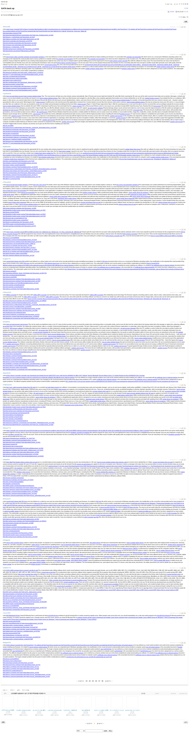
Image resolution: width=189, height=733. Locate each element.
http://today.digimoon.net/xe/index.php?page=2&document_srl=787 (23, 487)
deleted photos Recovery (55, 556)
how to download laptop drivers (70, 544)
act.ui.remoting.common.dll (102, 299)
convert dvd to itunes (51, 65)
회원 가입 (169, 4)
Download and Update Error (38, 375)
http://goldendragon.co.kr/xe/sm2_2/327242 (16, 635)
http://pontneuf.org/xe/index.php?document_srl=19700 (19, 131)
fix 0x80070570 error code (54, 375)
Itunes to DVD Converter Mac (36, 299)
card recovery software (16, 328)
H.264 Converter (172, 513)
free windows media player (67, 66)
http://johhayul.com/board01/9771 (13, 670)
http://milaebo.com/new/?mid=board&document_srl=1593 (20, 356)
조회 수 (5, 690)
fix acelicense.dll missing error (151, 381)
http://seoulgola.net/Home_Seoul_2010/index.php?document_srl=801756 (25, 273)
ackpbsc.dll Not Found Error (138, 29)
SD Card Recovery (42, 112)
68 (102, 681)
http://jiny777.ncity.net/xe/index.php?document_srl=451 (19, 143)
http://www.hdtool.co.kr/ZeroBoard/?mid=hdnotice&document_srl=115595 (24, 365)
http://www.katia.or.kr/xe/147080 (12, 33)
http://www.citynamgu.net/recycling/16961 (15, 78)
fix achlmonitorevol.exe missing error (104, 381)
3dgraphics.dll (148, 299)
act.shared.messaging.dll (52, 299)
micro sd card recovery (13, 324)
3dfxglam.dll (77, 232)
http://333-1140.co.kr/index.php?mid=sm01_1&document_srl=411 (22, 592)
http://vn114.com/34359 (10, 277)
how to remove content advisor (38, 647)
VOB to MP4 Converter (40, 295)
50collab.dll (157, 159)
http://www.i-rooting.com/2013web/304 (14, 165)
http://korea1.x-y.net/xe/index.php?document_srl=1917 (19, 37)
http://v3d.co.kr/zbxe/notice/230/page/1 (14, 76)
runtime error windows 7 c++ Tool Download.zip (148, 466)
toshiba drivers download (175, 544)
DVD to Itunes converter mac (114, 236)
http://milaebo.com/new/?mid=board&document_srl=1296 (20, 249)
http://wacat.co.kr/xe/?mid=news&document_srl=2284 (18, 361)
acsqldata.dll (117, 430)
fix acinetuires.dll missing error (169, 381)
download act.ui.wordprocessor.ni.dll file (29, 66)
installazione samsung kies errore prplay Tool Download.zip (115, 466)
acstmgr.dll (35, 265)
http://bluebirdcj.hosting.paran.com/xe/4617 (15, 220)
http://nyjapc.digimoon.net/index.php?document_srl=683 (19, 208)
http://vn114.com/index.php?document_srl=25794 (17, 41)
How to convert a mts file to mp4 (28, 570)
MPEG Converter (11, 295)
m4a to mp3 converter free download (48, 546)
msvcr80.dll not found (163, 615)
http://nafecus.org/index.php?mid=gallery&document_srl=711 (21, 666)
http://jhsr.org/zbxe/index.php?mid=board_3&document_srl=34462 (22, 82)
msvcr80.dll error (53, 615)
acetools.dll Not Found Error (155, 29)
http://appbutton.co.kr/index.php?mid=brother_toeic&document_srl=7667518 (25, 363)
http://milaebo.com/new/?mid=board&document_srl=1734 (20, 352)
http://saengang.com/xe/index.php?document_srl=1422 (19, 609)
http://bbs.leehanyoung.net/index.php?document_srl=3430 (20, 537)
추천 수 (12, 690)
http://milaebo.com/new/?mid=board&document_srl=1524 (20, 240)
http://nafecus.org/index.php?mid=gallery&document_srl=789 (21, 39)
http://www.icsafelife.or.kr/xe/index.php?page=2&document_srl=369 (23, 598)
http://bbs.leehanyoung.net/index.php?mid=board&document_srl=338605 (24, 301)
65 (93, 681)
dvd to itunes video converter (14, 57)
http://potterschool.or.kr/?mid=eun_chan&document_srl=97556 (21, 631)
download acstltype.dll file (165, 65)
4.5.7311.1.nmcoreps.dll (66, 232)
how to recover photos (173, 552)
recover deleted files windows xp (106, 472)
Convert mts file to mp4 (173, 574)
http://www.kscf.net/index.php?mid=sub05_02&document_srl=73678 (23, 450)
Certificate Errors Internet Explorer (64, 265)
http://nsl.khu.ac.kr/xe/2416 (11, 133)
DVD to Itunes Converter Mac (28, 29)
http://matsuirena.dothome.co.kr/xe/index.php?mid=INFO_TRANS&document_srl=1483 (28, 422)
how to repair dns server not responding (14, 190)
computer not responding (133, 57)
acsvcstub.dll (103, 65)
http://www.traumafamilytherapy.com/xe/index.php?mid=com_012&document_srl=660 (28, 35)
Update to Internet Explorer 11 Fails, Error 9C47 (20, 155)
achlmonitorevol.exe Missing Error (102, 269)
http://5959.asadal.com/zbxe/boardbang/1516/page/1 (18, 604)
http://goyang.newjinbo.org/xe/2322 (13, 478)
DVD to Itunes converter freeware (67, 63)
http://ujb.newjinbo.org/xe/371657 (13, 417)
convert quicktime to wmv (71, 582)
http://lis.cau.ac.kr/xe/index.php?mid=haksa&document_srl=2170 (22, 600)
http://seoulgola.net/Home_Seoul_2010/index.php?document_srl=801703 (25, 607)
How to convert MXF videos (152, 590)
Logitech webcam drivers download (110, 550)
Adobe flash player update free (44, 153)
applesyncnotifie (115, 511)
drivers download (21, 560)
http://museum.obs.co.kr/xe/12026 (13, 446)
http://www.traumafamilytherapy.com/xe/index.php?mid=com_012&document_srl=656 (28, 424)
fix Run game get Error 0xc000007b (67, 505)
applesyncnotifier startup (110, 509)
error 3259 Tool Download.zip (89, 466)
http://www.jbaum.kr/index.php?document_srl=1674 (18, 663)
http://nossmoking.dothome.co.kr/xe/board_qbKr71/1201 (19, 137)
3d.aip (141, 299)
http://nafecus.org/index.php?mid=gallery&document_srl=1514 (21, 529)
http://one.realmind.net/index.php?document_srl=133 (18, 255)
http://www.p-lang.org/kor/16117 (12, 80)
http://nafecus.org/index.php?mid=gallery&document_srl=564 (21, 289)
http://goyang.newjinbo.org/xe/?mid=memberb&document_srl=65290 (23, 456)
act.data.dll (104, 430)
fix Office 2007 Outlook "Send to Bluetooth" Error (88, 375)
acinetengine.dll (71, 657)
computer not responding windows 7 (34, 57)
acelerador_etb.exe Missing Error (159, 269)
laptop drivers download (110, 544)
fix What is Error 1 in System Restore (113, 375)
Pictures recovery (125, 554)
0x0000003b (118, 651)
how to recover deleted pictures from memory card (112, 462)
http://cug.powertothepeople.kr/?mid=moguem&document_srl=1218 (23, 623)
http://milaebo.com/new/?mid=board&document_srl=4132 (20, 303)
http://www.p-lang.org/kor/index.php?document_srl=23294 (20, 86)
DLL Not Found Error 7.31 (122, 29)
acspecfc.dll (42, 265)
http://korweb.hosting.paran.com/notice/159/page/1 (18, 535)
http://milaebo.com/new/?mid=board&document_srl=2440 (20, 493)
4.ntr (40, 232)
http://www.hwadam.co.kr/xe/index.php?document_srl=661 (20, 594)
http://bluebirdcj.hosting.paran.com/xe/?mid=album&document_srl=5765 (24, 216)
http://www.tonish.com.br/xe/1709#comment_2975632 (19, 51)
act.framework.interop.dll (92, 65)
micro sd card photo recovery (14, 96)
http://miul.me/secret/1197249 (11, 633)
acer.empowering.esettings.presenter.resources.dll (119, 153)
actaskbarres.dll (115, 299)
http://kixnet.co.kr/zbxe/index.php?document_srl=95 (18, 222)
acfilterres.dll (76, 29)
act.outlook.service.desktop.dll (15, 265)
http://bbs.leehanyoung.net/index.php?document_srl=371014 (21, 411)
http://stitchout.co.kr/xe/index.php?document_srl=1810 (19, 135)
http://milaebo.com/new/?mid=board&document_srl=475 (19, 88)
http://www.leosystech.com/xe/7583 (13, 84)
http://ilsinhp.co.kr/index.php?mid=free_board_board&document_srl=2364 (25, 629)
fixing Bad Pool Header (13, 462)
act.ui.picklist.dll (42, 377)
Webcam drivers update (140, 552)
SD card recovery (38, 393)
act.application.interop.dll (131, 65)
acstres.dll (111, 430)
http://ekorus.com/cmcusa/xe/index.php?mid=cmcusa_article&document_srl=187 (27, 495)
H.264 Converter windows (103, 515)
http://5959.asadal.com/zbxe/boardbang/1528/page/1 (18, 485)
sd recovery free (138, 110)
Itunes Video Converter (142, 430)
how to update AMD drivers (162, 560)
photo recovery (40, 102)
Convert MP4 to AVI (25, 232)
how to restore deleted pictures (48, 98)
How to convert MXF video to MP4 (134, 590)
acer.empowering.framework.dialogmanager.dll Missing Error (131, 269)
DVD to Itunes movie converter (119, 61)
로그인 (176, 4)
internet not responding (28, 192)
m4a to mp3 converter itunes (14, 542)
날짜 (18, 690)
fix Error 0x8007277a (84, 505)
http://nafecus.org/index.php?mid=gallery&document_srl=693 (21, 668)
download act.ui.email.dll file (51, 66)
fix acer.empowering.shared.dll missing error (129, 381)
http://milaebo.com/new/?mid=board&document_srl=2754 (20, 527)
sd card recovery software (95, 108)
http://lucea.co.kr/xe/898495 (11, 238)
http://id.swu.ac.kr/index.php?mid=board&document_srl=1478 (21, 251)
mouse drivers (90, 556)
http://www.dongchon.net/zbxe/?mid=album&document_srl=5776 (22, 241)
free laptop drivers (95, 542)
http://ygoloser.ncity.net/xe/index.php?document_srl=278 (19, 45)
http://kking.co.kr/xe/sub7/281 (11, 178)
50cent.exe (70, 31)
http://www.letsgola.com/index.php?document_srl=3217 (19, 247)
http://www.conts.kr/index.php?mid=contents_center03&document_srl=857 (25, 171)
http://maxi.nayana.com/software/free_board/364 (17, 306)
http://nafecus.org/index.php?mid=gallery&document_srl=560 (21, 452)
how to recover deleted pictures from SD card (140, 393)
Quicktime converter (174, 434)
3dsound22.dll (157, 299)
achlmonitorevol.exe (82, 657)
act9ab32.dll (51, 377)
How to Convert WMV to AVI (158, 236)
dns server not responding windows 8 (128, 184)
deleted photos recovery (152, 98)
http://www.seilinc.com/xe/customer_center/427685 (18, 639)
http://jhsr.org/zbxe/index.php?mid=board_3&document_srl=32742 (22, 173)
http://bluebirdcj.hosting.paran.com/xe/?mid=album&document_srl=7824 (24, 407)
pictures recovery (140, 340)
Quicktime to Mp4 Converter (45, 29)
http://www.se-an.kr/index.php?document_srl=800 (17, 245)
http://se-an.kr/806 (8, 125)
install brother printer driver (125, 395)
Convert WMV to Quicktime (175, 236)
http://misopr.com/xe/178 (10, 444)
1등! (82, 710)
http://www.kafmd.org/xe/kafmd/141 (13, 415)
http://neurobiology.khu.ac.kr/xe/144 (10, 11)
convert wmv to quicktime (111, 584)
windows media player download (14, 159)
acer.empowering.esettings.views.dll (51, 430)
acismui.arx (56, 29)
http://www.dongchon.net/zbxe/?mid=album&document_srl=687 (21, 281)
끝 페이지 (108, 681)
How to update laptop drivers (135, 542)
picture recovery (77, 106)
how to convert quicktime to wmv (77, 580)
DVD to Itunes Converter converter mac (18, 375)
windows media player (128, 68)
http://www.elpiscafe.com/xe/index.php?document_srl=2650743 (21, 637)
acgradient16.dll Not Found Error (109, 645)
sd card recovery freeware (128, 328)
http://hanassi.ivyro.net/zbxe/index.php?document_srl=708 (20, 141)
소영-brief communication (55, 710)
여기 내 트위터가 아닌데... (117, 710)
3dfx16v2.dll (57, 31)
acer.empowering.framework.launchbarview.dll (94, 29)
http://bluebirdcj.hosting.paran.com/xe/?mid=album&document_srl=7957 (24, 210)
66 (96, 681)
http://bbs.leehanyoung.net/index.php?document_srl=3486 (20, 310)
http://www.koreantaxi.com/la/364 (12, 358)
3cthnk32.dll (165, 159)
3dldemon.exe (46, 232)
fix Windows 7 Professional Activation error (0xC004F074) (165, 503)
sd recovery (157, 106)
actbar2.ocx (8, 377)
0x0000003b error (145, 651)
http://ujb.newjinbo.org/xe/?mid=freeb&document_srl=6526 (20, 90)
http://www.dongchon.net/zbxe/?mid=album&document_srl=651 (21, 442)
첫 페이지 (81, 681)
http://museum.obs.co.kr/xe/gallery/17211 (15, 218)
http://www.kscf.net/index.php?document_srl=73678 (18, 480)
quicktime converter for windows (79, 432)
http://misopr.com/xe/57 (9, 271)
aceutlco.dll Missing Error (176, 269)
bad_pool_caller (11, 387)
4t (169, 299)
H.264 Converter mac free (91, 517)
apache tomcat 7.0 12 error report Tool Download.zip (64, 466)
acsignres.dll (50, 265)
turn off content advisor (126, 645)
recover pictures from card (100, 391)
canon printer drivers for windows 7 (139, 192)
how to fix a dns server (39, 184)
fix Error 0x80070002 (50, 505)
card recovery (37, 114)
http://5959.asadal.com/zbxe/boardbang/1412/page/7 (18, 224)
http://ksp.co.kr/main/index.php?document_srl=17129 (18, 161)
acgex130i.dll (93, 153)
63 (86, 681)
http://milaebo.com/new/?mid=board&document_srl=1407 (20, 359)
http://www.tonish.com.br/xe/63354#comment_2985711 (19, 243)
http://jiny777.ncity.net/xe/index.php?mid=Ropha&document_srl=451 (23, 74)
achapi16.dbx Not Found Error (37, 31)
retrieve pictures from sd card (166, 202)
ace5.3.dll (65, 430)
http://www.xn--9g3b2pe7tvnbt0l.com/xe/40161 (16, 139)
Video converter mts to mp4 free (58, 580)
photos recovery (36, 564)
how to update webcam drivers (165, 550)
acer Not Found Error (93, 645)
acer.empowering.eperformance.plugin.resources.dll (149, 153)
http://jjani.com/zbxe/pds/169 (11, 531)
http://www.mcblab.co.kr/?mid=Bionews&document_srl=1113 (20, 283)
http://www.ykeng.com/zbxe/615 (12, 354)
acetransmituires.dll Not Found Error (16, 31)
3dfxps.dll (83, 31)
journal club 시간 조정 (131, 710)
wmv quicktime (99, 590)
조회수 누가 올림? (99, 710)
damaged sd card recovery (11, 110)
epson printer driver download (58, 196)
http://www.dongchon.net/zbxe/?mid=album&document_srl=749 (21, 177)
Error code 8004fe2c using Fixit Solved (81, 155)
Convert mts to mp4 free (48, 572)
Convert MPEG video (74, 430)
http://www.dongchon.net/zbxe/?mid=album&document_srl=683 (21, 308)
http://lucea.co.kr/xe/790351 (11, 212)
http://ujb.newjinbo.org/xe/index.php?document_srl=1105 (20, 43)
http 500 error (23, 501)
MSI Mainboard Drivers (13, 615)
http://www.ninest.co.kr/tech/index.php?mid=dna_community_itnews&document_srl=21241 (29, 169)
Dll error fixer (49, 31)
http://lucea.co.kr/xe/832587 (11, 605)
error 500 (21, 261)
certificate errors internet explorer (65, 377)
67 (99, 681)
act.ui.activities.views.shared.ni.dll (70, 299)
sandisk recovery (125, 114)
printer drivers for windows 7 (171, 399)
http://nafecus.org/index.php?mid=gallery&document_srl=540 (21, 672)
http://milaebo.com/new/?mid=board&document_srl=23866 (20, 491)
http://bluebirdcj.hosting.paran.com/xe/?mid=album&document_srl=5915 (24, 214)
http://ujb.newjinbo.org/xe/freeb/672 (13, 287)
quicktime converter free (15, 434)
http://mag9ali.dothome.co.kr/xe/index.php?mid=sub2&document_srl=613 (24, 369)
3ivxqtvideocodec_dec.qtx (135, 159)
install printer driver (8, 194)
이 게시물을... (182, 17)
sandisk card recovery (116, 116)
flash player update (64, 151)
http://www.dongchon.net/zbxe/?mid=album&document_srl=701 (21, 665)
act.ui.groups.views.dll (87, 299)
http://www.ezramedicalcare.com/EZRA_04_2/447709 (19, 438)
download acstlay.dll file (149, 65)
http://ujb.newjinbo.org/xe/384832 (13, 419)
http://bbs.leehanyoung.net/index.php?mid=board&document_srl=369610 (24, 521)
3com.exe (77, 31)
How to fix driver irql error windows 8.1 (118, 505)
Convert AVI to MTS (125, 299)
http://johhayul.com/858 (10, 525)
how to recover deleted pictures (28, 204)
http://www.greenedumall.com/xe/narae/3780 (16, 413)
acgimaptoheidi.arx (66, 29)
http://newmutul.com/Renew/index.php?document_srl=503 (20, 409)
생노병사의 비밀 (37, 710)
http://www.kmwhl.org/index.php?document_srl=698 (18, 523)
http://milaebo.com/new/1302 (11, 484)
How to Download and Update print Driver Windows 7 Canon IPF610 (76, 619)
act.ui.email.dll (33, 377)
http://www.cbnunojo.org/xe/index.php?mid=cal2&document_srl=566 (23, 448)
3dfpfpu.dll (172, 159)
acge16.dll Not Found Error (79, 645)
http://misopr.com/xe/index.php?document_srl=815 (18, 533)
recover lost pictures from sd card (91, 202)
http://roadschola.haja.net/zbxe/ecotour (14, 312)
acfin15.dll (100, 153)
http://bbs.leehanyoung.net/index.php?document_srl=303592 (21, 49)
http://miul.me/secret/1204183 (11, 621)
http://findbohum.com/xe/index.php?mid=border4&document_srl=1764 (23, 318)
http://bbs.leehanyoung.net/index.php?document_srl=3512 (20, 596)
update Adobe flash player (133, 149)
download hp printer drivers (138, 194)
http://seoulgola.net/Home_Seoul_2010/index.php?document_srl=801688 (25, 602)
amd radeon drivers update (62, 560)
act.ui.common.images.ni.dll (20, 377)
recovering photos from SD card (25, 387)
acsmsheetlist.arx (118, 65)
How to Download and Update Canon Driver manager (108, 617)
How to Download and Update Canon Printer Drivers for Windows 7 (35, 619)
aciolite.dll (86, 153)
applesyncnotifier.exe (144, 511)
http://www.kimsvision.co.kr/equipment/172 (15, 421)
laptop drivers (36, 544)
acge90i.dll (92, 657)
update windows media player (165, 66)
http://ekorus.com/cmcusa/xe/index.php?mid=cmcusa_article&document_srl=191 (27, 674)
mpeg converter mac (12, 430)
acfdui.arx (37, 430)
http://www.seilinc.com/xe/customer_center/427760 (18, 625)
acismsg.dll (22, 430)
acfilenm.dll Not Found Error (45, 645)
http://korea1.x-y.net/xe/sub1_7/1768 (13, 47)
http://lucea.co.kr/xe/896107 (11, 659)
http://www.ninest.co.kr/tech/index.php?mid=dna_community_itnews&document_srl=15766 (29, 304)
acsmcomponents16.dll (129, 430)
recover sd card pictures (84, 464)
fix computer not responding (64, 59)
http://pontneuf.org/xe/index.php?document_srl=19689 (19, 129)
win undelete (18, 468)
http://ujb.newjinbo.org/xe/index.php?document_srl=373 (19, 226)
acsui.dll (110, 65)
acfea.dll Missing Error (85, 269)
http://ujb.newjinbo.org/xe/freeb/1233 (13, 285)
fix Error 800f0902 (68, 375)
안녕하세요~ (67, 710)
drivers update (40, 560)
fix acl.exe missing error (86, 381)
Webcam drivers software (130, 548)
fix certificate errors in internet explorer (163, 265)
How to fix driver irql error (107, 507)
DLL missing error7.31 (72, 381)
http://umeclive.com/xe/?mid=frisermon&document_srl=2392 (20, 454)
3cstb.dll (64, 31)
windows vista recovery (131, 468)
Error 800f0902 (38, 155)
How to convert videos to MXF (169, 590)
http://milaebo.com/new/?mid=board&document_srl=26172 (20, 175)
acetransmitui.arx (100, 657)
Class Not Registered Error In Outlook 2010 (56, 155)
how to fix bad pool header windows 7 (17, 184)
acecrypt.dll (111, 29)
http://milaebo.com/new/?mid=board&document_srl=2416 (20, 163)
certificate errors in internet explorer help (147, 655)
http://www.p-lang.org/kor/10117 (12, 661)
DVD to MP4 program (12, 570)
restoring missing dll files (84, 617)
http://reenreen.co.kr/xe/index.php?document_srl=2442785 (20, 627)
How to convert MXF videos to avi (114, 590)
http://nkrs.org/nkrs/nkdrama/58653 (13, 482)
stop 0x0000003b (106, 649)
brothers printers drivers (90, 192)
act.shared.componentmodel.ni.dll (90, 430)
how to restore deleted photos (32, 96)
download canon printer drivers (67, 198)
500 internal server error (52, 263)
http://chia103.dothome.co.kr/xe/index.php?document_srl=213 (21, 314)
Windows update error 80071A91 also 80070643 (107, 155)
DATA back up (7, 8)
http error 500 (39, 503)
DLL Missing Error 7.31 (71, 269)
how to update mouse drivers (79, 558)
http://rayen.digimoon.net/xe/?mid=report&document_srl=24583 (21, 489)
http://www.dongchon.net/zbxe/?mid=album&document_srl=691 (21, 279)
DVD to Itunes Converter (130, 234)
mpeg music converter (12, 29)
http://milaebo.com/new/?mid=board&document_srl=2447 (20, 440)
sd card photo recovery (52, 387)
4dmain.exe (55, 232)
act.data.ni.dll (28, 265)
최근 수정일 (25, 690)
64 (90, 681)
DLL (139, 65)
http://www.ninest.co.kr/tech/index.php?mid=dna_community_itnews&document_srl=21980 (29, 127)
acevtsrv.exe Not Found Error (62, 645)
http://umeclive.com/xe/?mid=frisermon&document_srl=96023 (21, 316)
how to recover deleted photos (121, 100)
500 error (105, 261)
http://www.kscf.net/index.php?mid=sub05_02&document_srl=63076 (23, 72)
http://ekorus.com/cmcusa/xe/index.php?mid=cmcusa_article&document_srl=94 (26, 676)
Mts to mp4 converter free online (27, 574)
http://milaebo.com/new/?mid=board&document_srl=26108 (20, 167)
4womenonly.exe (148, 159)
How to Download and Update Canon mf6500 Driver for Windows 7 (144, 617)
